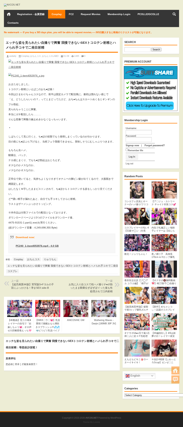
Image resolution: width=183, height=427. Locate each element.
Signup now (132, 145)
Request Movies (90, 14)
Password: (131, 136)
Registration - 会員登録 (30, 14)
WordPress (115, 418)
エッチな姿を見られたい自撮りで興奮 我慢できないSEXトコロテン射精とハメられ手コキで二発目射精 (65, 265)
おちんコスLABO (50, 56)
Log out (129, 163)
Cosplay (57, 14)
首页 (9, 14)
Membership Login (119, 14)
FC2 (71, 14)
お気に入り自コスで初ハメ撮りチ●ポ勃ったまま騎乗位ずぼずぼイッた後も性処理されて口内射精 (91, 288)
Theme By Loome (91, 422)
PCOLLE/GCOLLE (148, 14)
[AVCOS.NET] (12, 4)
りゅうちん (50, 259)
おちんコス (35, 56)
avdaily (12, 56)
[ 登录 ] (17, 364)
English (135, 375)
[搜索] (174, 14)
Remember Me (135, 150)
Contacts (13, 22)
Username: (131, 128)
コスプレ (13, 271)
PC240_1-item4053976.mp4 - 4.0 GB (37, 245)
